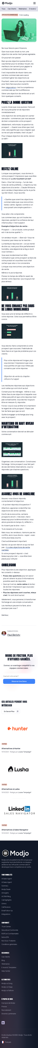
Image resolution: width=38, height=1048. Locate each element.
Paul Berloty (13, 634)
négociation (11, 87)
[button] (34, 3)
